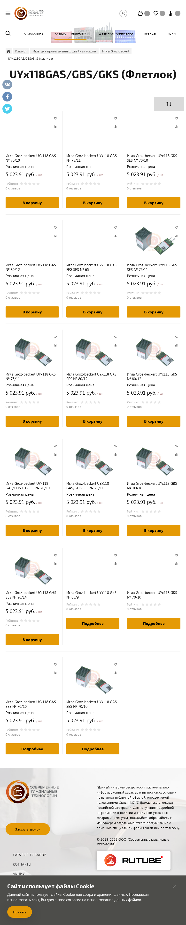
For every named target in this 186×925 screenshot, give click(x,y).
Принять (19, 912)
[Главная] (9, 51)
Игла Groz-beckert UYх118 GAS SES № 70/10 (31, 704)
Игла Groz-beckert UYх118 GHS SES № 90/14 (31, 595)
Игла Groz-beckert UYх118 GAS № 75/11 (91, 158)
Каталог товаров (29, 855)
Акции (19, 873)
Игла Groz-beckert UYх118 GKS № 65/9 (91, 595)
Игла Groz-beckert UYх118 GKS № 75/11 (31, 376)
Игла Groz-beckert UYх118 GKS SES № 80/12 (91, 376)
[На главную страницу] (29, 12)
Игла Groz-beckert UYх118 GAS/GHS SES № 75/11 (87, 485)
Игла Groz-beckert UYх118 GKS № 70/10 (152, 595)
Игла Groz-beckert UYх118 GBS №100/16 (152, 485)
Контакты (22, 864)
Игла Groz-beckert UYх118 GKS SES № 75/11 (152, 267)
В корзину (32, 202)
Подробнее (93, 623)
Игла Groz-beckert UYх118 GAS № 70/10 (31, 158)
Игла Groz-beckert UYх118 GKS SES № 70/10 (152, 158)
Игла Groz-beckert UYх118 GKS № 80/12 (152, 376)
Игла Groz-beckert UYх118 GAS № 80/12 (31, 267)
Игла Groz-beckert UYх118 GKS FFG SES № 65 (91, 267)
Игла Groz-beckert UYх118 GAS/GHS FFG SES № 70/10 (28, 485)
